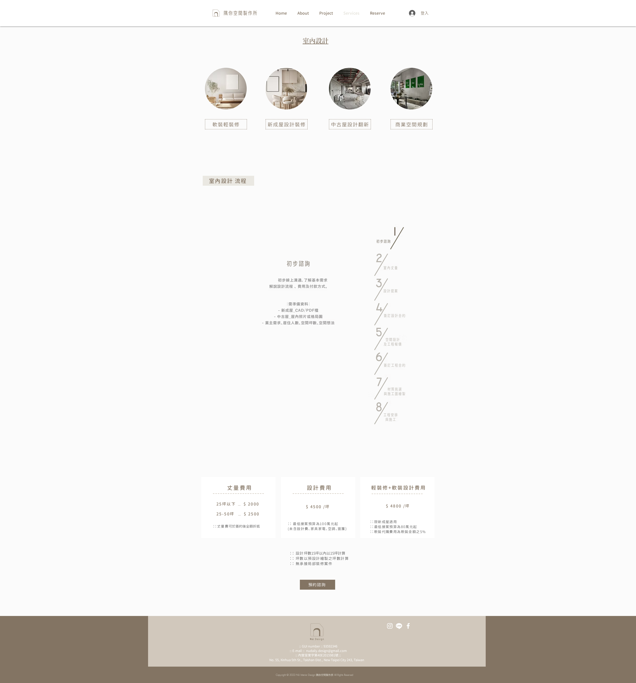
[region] (226, 138)
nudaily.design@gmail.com (326, 650)
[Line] (399, 626)
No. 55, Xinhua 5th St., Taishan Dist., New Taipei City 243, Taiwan (316, 660)
